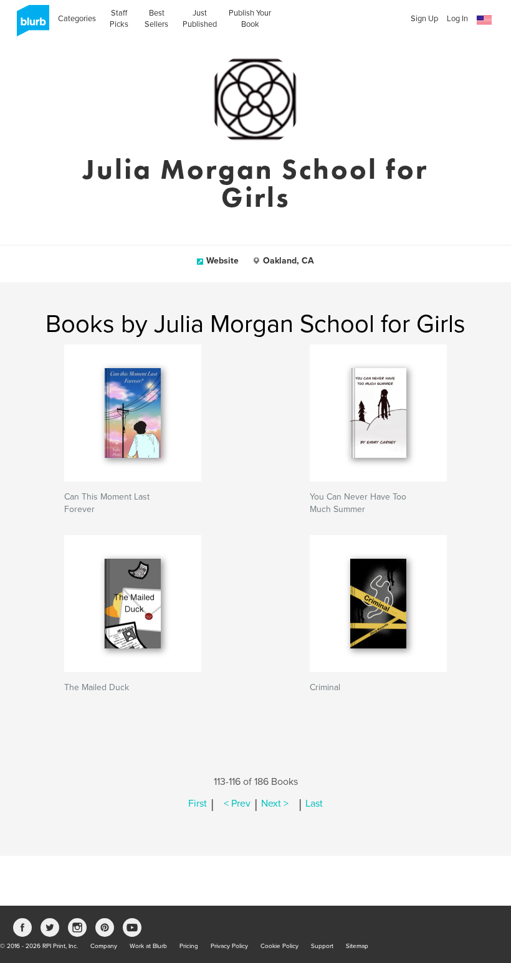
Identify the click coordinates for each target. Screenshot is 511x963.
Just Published (200, 18)
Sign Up (424, 19)
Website (222, 260)
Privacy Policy (229, 946)
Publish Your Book (250, 18)
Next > (275, 803)
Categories (77, 19)
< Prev (237, 803)
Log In (457, 19)
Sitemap (357, 946)
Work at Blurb (148, 946)
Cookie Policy (279, 946)
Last (314, 803)
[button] (484, 20)
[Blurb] (29, 25)
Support (322, 946)
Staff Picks (119, 18)
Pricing (188, 946)
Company (103, 946)
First (197, 803)
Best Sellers (156, 18)
